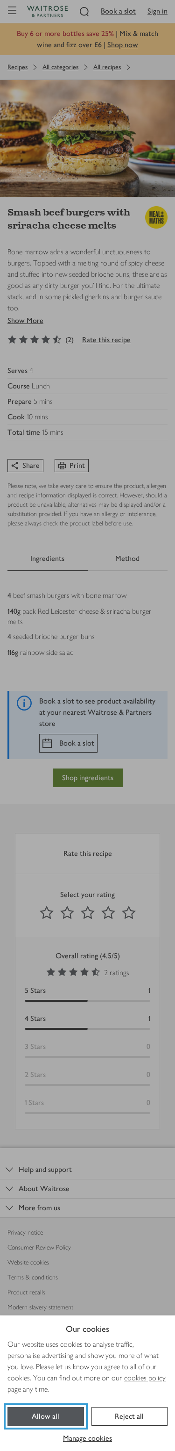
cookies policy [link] (145, 1377)
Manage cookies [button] (87, 1438)
